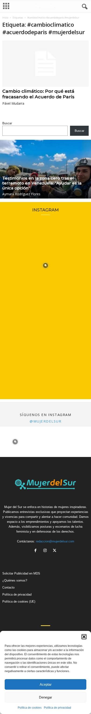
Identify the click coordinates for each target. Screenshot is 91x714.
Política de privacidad (57, 707)
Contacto (8, 587)
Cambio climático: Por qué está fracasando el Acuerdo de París (38, 93)
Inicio (5, 17)
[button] (84, 636)
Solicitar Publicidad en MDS (21, 573)
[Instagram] (46, 551)
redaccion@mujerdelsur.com (55, 541)
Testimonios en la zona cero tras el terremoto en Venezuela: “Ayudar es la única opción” (41, 183)
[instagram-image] (45, 265)
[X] (55, 551)
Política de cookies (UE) (18, 601)
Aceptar (46, 684)
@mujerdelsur (45, 421)
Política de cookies (30, 707)
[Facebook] (36, 551)
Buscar (7, 123)
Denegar (45, 697)
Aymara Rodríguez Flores (21, 194)
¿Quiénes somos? (14, 580)
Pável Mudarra (13, 103)
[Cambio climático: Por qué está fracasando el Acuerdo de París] (45, 63)
